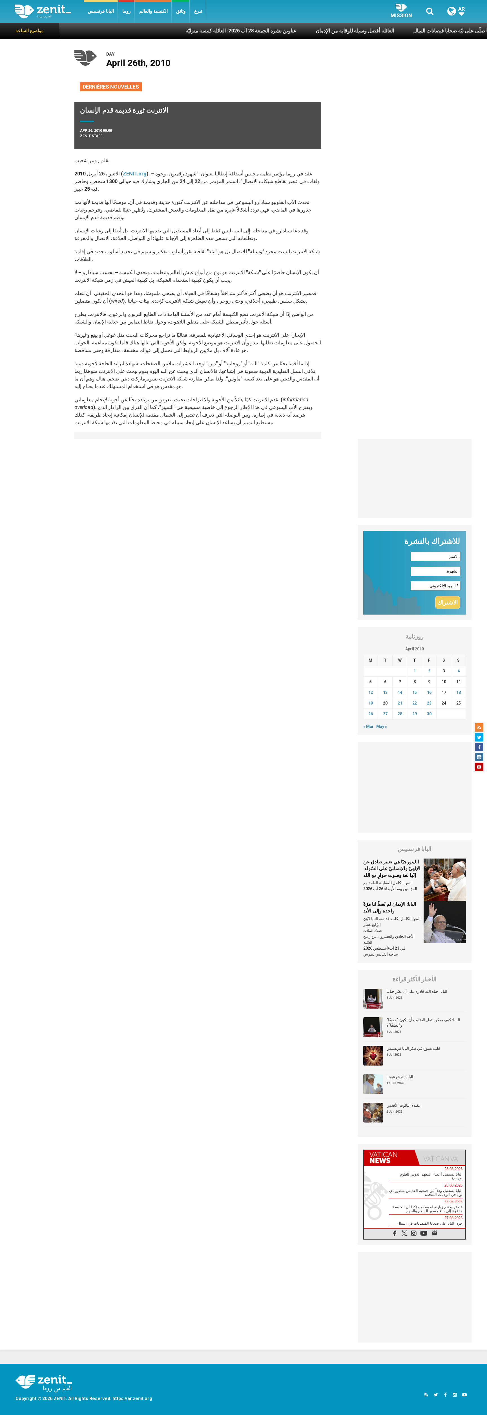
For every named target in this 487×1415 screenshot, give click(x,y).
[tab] (389, 1157)
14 (400, 692)
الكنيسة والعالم (153, 11)
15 (414, 692)
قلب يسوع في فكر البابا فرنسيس (413, 1048)
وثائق (181, 11)
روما (126, 11)
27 (385, 714)
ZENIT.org (135, 174)
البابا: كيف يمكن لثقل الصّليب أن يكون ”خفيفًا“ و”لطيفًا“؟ (423, 1023)
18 (458, 692)
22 (414, 703)
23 (429, 703)
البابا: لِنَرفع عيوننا (399, 1077)
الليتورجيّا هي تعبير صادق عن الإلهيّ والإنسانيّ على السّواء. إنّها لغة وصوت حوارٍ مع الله (391, 868)
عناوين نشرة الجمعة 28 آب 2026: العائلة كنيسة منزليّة (197, 31)
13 (385, 692)
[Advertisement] (415, 478)
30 (429, 714)
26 (370, 714)
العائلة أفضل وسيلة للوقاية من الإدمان (312, 31)
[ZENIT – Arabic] (49, 11)
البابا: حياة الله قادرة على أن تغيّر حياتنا (416, 991)
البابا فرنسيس (101, 11)
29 (414, 714)
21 (400, 703)
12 (370, 692)
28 (400, 714)
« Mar (368, 726)
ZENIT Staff (91, 136)
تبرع (198, 11)
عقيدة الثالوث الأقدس (403, 1105)
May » (381, 726)
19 (370, 703)
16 (429, 692)
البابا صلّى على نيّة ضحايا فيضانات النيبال (410, 31)
